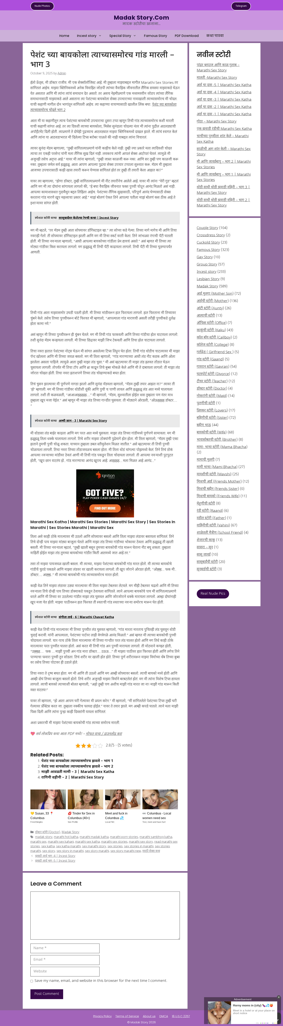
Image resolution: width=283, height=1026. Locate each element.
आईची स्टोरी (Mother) (213, 301)
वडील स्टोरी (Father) (211, 518)
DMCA (163, 1016)
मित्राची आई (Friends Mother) (219, 481)
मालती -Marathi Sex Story (217, 78)
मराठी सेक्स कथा (151, 851)
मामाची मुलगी (205, 459)
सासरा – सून (205, 547)
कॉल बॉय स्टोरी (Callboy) (214, 337)
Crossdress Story (211, 235)
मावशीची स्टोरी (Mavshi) (214, 474)
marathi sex (38, 842)
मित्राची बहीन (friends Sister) (218, 489)
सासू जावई (204, 554)
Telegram (241, 6)
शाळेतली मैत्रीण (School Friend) (220, 532)
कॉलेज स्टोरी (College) (213, 345)
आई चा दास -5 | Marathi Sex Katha (224, 85)
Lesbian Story (208, 279)
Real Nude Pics (213, 593)
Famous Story (155, 35)
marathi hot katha (66, 837)
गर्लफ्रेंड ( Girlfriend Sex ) (215, 352)
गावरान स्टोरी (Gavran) (213, 366)
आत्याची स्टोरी (206, 315)
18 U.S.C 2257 (181, 1016)
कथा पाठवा (215, 35)
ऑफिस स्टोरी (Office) (212, 323)
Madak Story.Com (141, 17)
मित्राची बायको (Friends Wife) (218, 496)
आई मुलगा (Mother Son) (215, 293)
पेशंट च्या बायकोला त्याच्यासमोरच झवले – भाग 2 (77, 766)
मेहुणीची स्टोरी (206, 503)
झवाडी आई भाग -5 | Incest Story (55, 861)
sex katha (48, 847)
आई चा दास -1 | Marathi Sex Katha (224, 114)
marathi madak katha (94, 837)
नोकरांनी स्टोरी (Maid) (212, 396)
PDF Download (187, 35)
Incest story (86, 35)
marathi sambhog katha (156, 837)
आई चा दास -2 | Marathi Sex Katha (224, 107)
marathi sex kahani (61, 842)
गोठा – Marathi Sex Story (216, 121)
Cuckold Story (208, 242)
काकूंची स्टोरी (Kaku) (211, 330)
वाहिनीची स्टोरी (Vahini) (213, 525)
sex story (48, 851)
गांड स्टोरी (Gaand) (210, 359)
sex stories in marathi (138, 847)
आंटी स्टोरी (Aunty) (210, 308)
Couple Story (207, 228)
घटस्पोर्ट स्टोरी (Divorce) (213, 374)
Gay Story (205, 257)
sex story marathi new (126, 851)
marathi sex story (141, 842)
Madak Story (70, 832)
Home (64, 35)
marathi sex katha (87, 842)
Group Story (207, 264)
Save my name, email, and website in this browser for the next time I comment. (101, 981)
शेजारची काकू (206, 540)
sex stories (115, 847)
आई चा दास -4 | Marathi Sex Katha (224, 92)
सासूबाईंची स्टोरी (207, 562)
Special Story (120, 35)
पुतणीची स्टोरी (206, 403)
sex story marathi (97, 851)
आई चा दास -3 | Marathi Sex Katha (224, 99)
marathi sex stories (114, 842)
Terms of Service (127, 1016)
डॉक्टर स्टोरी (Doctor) (47, 832)
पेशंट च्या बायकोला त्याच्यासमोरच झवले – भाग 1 (77, 761)
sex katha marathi (68, 847)
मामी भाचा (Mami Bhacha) (217, 467)
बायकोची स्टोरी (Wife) (212, 432)
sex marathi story (94, 847)
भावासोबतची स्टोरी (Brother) (217, 439)
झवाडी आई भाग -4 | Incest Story (55, 856)
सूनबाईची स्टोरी (206, 569)
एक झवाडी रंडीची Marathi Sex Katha (224, 129)
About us (149, 1016)
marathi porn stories (124, 837)
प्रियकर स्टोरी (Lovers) (212, 410)
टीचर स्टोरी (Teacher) (212, 381)
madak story (43, 837)
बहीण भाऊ (204, 425)
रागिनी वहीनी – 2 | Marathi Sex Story (72, 777)
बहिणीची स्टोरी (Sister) (212, 418)
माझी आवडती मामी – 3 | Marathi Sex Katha (77, 772)
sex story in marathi (70, 851)
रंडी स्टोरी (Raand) (210, 511)
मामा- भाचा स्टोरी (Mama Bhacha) (222, 447)
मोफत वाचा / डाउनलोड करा (104, 734)
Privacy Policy (102, 1016)
